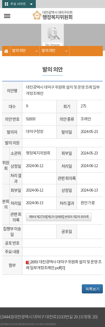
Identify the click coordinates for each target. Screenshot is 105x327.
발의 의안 (19, 51)
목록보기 (92, 289)
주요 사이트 (18, 4)
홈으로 (6, 51)
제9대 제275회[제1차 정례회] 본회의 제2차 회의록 (59, 217)
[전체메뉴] (7, 16)
